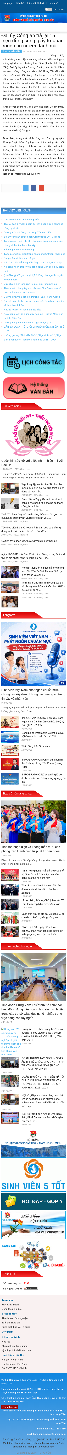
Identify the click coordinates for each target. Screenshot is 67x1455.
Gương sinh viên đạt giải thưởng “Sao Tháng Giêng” (32, 296)
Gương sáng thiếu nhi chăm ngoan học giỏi (27, 322)
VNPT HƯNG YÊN (40, 1452)
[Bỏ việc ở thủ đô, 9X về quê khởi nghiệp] (10, 601)
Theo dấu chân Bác (12, 51)
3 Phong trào (9, 1313)
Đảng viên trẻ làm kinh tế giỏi (19, 258)
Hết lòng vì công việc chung (19, 249)
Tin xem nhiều (12, 406)
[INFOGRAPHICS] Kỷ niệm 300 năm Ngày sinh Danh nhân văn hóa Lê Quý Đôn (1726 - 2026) (42, 721)
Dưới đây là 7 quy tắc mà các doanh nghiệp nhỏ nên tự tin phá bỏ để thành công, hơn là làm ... (42, 503)
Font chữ (53, 3)
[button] (63, 27)
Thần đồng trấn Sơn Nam (35, 746)
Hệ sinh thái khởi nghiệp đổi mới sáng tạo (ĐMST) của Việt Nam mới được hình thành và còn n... (42, 571)
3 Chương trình (11, 1337)
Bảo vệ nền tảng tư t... (17, 793)
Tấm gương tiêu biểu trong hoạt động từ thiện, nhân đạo (34, 253)
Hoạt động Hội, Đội (13, 1355)
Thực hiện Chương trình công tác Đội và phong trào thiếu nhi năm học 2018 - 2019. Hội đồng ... (43, 586)
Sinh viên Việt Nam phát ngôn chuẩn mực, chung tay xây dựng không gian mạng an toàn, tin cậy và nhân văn (33, 694)
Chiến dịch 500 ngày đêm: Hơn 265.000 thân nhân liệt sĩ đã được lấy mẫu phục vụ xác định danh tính (42, 931)
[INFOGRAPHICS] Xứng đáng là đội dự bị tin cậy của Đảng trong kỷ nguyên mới (43, 778)
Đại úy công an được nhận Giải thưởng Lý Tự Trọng (32, 236)
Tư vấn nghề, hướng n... (18, 946)
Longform (9, 615)
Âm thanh (59, 9)
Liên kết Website (36, 3)
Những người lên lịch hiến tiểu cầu (22, 309)
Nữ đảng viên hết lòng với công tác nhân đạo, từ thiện (33, 262)
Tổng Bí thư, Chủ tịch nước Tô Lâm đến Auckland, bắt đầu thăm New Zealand (41, 889)
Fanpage (8, 3)
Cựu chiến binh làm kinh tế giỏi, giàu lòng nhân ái (30, 283)
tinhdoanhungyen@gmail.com (49, 1434)
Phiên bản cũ (9, 1407)
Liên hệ (20, 3)
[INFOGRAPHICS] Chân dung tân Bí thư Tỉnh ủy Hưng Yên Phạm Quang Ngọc (42, 763)
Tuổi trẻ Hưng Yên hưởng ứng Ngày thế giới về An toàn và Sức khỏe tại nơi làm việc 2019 (43, 1117)
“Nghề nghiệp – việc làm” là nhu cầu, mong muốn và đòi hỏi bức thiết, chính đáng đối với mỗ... (42, 488)
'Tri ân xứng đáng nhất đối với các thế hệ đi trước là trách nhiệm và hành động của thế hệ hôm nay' (42, 874)
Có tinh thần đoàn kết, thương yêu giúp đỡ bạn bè (29, 540)
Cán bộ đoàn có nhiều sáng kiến (21, 219)
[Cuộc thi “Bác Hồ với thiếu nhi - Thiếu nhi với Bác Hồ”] (33, 434)
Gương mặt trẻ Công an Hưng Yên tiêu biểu (28, 232)
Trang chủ (8, 1300)
